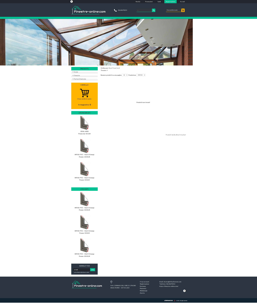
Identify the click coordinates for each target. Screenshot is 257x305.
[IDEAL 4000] (84, 122)
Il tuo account (144, 282)
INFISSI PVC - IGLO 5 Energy (84, 154)
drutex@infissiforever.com (172, 282)
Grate (76, 72)
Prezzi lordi (116, 68)
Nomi (110, 68)
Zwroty (142, 293)
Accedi (182, 1)
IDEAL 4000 (84, 131)
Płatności (143, 288)
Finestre (77, 75)
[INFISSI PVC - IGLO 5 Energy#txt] (84, 199)
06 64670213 (122, 10)
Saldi (159, 1)
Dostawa (143, 286)
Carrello (84, 85)
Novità (138, 1)
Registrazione (170, 1)
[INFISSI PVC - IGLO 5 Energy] (84, 146)
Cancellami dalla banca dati (81, 272)
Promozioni (149, 1)
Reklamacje (143, 291)
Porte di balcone (80, 79)
